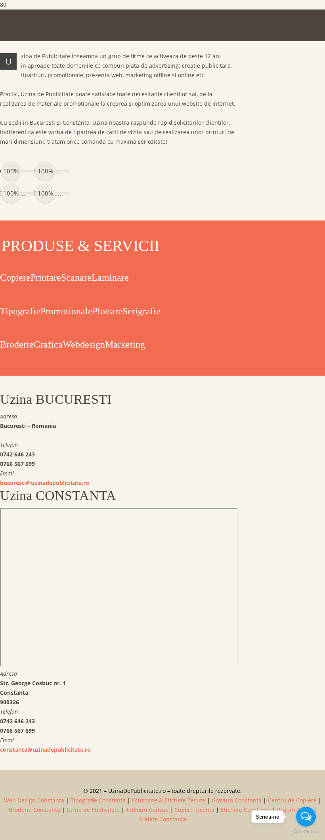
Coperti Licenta (194, 809)
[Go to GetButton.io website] (306, 831)
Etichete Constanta (246, 809)
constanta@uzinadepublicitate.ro (45, 749)
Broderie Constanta (34, 809)
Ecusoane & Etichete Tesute (168, 800)
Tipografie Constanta (98, 800)
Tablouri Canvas (147, 809)
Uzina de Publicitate (93, 809)
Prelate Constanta (162, 819)
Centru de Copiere (292, 800)
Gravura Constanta (237, 800)
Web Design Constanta (34, 800)
